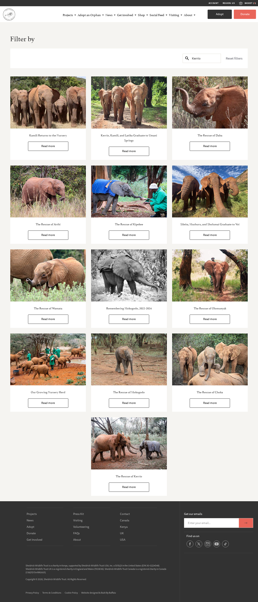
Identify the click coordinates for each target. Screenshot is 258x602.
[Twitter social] (198, 546)
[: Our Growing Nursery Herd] (48, 359)
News (30, 520)
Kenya (124, 527)
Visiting (77, 520)
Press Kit (78, 514)
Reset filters (234, 58)
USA (122, 539)
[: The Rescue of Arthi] (48, 192)
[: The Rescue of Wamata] (48, 275)
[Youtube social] (216, 546)
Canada (124, 520)
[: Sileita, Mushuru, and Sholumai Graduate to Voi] (210, 192)
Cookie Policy (71, 592)
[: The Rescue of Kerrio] (129, 443)
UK (122, 533)
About (77, 539)
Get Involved (34, 539)
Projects (32, 514)
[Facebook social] (190, 546)
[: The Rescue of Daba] (210, 102)
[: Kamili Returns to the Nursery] (48, 102)
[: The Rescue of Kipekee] (129, 192)
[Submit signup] (246, 523)
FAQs (76, 533)
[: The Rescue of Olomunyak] (210, 275)
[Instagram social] (207, 546)
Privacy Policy (32, 592)
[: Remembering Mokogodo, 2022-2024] (129, 275)
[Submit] (187, 58)
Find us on (192, 536)
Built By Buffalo (108, 592)
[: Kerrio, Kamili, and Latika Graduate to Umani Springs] (129, 102)
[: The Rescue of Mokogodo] (129, 359)
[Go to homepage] (9, 14)
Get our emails (193, 514)
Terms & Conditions (51, 592)
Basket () (250, 3)
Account (214, 3)
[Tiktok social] (225, 546)
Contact (125, 514)
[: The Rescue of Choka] (210, 359)
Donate (245, 14)
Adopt (220, 14)
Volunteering (81, 527)
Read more (48, 146)
